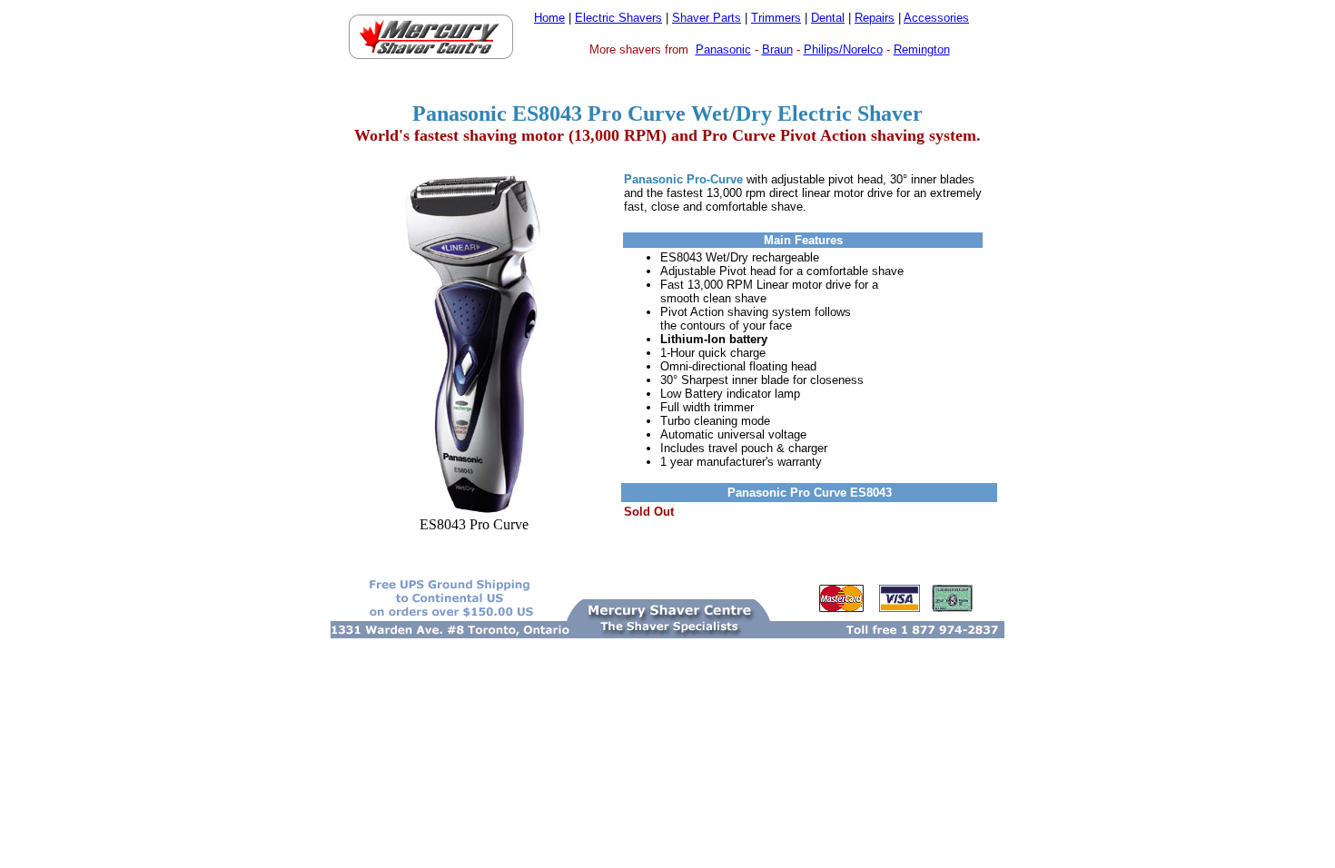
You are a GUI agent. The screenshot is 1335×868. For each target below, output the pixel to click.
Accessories (936, 18)
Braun (777, 49)
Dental (828, 18)
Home (549, 18)
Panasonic (723, 49)
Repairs (875, 18)
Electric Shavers (618, 18)
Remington (922, 49)
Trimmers (776, 18)
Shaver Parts (706, 18)
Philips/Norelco (843, 49)
